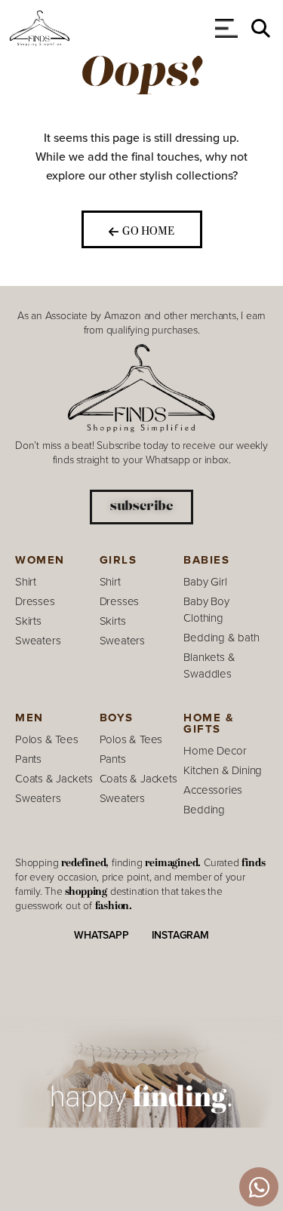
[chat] (258, 1186)
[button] (260, 28)
